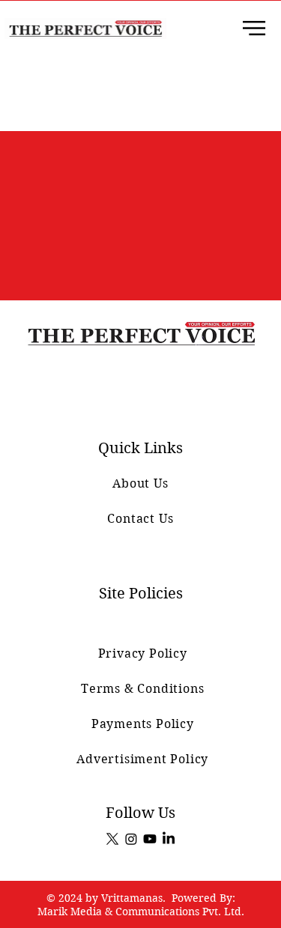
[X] (112, 838)
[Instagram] (131, 838)
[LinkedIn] (168, 838)
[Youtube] (149, 838)
